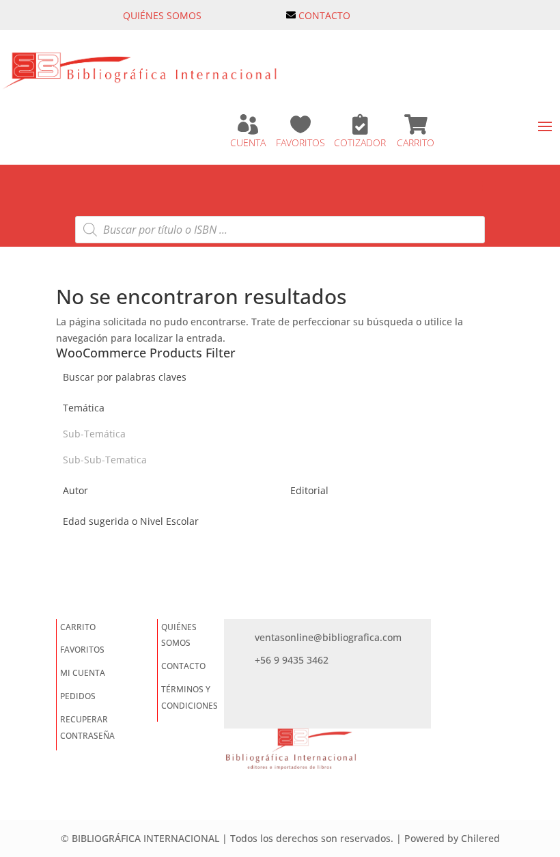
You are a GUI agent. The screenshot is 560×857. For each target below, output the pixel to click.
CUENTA (248, 142)
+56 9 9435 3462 (291, 659)
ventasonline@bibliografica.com (328, 637)
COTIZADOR (360, 142)
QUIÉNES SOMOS (162, 15)
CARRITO (415, 142)
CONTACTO (324, 15)
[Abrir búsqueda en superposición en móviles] (280, 229)
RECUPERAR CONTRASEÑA (87, 727)
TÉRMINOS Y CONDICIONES (189, 697)
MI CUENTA (82, 673)
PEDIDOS (78, 696)
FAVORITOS (300, 142)
